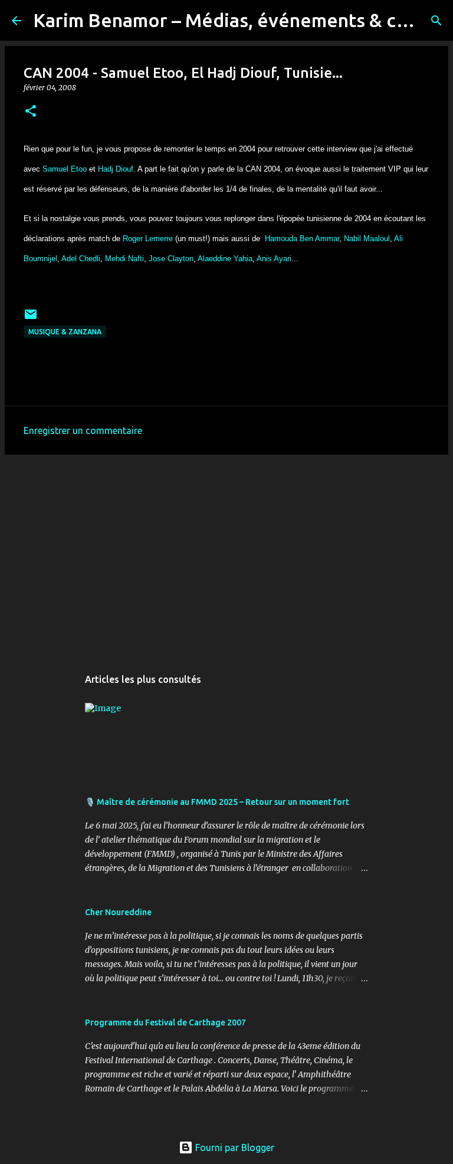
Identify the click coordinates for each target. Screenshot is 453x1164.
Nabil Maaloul (367, 238)
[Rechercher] (436, 20)
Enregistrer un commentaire (83, 430)
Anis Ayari (274, 258)
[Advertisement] (226, 554)
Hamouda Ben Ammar (302, 238)
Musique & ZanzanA (64, 332)
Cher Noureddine (118, 912)
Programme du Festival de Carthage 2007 (165, 1022)
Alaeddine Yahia (225, 258)
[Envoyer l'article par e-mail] (31, 319)
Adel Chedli (80, 258)
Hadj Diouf (115, 169)
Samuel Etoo (64, 169)
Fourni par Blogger (233, 1147)
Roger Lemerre (148, 238)
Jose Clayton (171, 258)
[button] (31, 112)
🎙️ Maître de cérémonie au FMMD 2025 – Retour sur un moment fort (217, 802)
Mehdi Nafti (124, 258)
